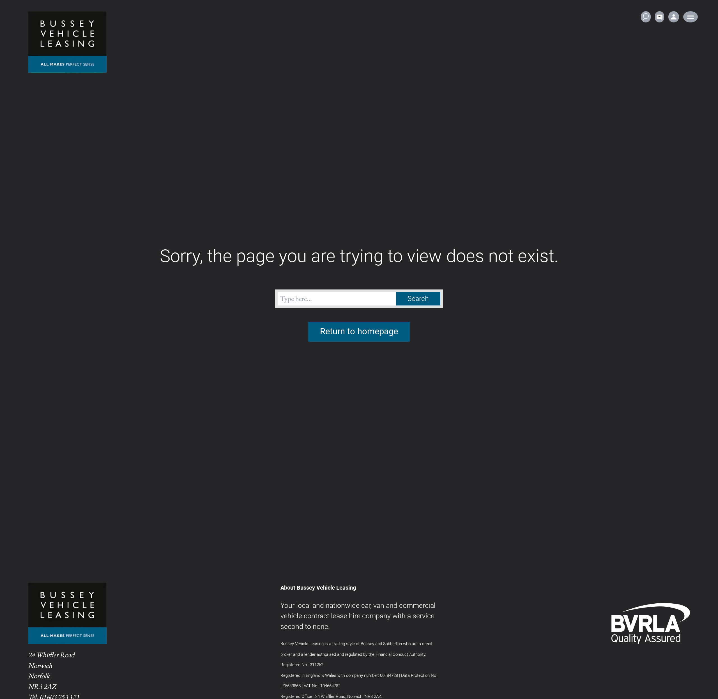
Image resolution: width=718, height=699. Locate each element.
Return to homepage (359, 331)
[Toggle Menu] (690, 16)
